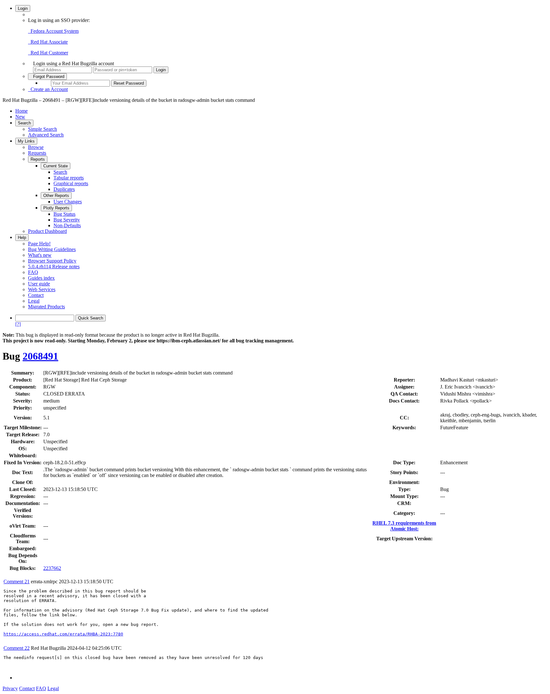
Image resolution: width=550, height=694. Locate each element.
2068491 (40, 356)
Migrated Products (46, 306)
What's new (40, 255)
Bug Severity (66, 219)
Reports (38, 159)
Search (24, 123)
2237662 (52, 568)
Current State (55, 166)
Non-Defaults (67, 225)
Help (22, 237)
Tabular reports (68, 177)
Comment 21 (17, 581)
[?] (18, 324)
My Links (26, 141)
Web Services (41, 289)
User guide (39, 283)
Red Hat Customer (48, 52)
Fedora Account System (53, 31)
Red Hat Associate (48, 42)
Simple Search (42, 129)
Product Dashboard (47, 231)
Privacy (10, 688)
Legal (33, 301)
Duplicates (64, 189)
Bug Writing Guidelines (52, 249)
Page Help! (39, 243)
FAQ (33, 272)
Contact (36, 295)
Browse (36, 147)
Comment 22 (17, 648)
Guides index (41, 278)
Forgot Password (47, 76)
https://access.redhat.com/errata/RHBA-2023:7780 (63, 634)
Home (21, 111)
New (20, 116)
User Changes (67, 201)
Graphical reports (70, 183)
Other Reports (56, 195)
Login (23, 8)
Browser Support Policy (52, 260)
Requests (37, 153)
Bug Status (64, 214)
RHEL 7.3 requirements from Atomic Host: (404, 525)
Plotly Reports (56, 208)
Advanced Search (46, 134)
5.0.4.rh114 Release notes (54, 266)
